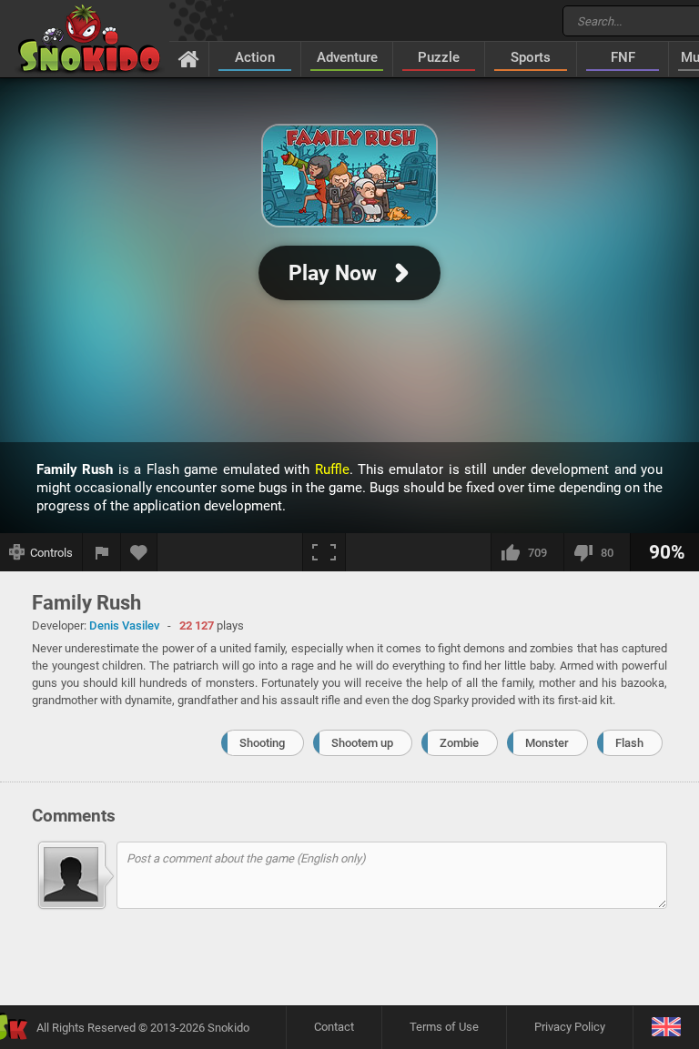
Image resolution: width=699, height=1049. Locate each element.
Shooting (262, 743)
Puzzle (439, 57)
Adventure (347, 57)
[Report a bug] (102, 552)
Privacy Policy (569, 1027)
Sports (531, 57)
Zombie (459, 743)
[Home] (188, 58)
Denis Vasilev (124, 625)
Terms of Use (444, 1027)
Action (255, 57)
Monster (547, 743)
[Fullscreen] (324, 552)
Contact (334, 1027)
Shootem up (362, 743)
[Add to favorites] (139, 552)
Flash (629, 743)
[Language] (666, 1027)
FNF (623, 57)
